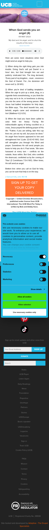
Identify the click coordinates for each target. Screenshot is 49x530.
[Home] (29, 3)
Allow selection (24, 305)
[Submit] (40, 363)
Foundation (24, 393)
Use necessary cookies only (24, 312)
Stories (24, 412)
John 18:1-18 (22, 177)
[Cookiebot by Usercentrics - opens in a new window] (35, 215)
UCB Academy (24, 427)
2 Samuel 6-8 (10, 177)
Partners (24, 407)
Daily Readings (24, 384)
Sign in (24, 441)
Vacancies (24, 436)
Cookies (24, 484)
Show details (36, 289)
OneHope (24, 403)
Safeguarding (24, 489)
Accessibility (24, 494)
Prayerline (24, 398)
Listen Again (24, 379)
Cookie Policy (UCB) (24, 450)
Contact (24, 469)
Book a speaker (24, 421)
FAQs (24, 459)
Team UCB (24, 445)
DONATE (24, 356)
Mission (24, 464)
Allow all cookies (24, 297)
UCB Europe (24, 417)
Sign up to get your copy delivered (24, 187)
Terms (24, 474)
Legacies (24, 431)
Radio (24, 370)
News (24, 388)
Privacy (24, 479)
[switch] (42, 264)
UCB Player (24, 374)
